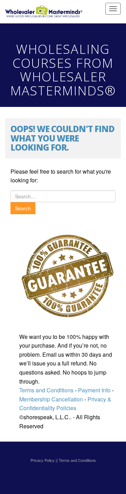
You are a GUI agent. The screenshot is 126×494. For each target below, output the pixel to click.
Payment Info (94, 390)
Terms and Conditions (46, 390)
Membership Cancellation (51, 399)
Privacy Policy (42, 460)
